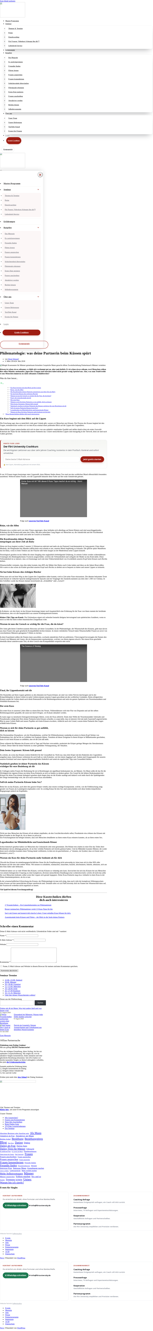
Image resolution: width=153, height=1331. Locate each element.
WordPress (21, 1258)
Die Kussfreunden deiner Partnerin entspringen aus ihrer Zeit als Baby (33, 392)
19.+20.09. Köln (11, 989)
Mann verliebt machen (29, 1171)
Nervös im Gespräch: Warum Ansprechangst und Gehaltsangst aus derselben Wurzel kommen (28, 1027)
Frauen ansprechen (15, 75)
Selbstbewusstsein (14, 109)
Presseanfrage (96, 1208)
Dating (19, 1142)
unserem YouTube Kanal (39, 521)
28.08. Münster (10, 982)
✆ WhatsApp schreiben (15, 1205)
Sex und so (36, 1176)
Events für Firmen (15, 131)
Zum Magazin (5, 1036)
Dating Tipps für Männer (12, 1148)
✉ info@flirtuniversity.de (40, 1205)
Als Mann (35, 1133)
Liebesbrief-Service (15, 46)
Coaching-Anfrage (99, 1200)
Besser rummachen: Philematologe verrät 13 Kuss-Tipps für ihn (29, 909)
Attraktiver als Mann (25, 1136)
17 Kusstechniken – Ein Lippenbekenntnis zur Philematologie (28, 905)
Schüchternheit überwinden (18, 83)
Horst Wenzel (13, 359)
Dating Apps (22, 1146)
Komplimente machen (35, 1168)
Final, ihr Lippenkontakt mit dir (21, 398)
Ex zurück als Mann (17, 1151)
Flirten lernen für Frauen (7, 1154)
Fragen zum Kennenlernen (15, 1120)
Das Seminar (9, 1128)
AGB (7, 1252)
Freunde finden (30, 1163)
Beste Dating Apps (12, 1124)
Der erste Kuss (15, 400)
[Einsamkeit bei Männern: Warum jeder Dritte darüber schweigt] (6, 1019)
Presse (7, 1245)
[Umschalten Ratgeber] (38, 227)
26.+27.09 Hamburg (12, 991)
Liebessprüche (15, 1171)
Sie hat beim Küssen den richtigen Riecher (24, 394)
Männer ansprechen (7, 1177)
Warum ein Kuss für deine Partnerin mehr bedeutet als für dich (30, 412)
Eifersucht (30, 1149)
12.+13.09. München (13, 986)
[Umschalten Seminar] (38, 189)
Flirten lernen (13, 70)
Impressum (9, 1249)
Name (3, 936)
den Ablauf (22, 1077)
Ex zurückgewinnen (15, 62)
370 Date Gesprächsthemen (15, 1126)
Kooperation (92, 1216)
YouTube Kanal (14, 127)
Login (7, 135)
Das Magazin (13, 58)
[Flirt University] (76, 10)
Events (7, 1238)
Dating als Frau (8, 1145)
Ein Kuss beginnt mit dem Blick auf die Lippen (26, 388)
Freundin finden (14, 66)
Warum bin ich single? (12, 1182)
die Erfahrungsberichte (16, 1062)
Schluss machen (23, 1176)
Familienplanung (30, 1151)
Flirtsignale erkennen (16, 88)
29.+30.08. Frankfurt (13, 984)
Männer (29, 1173)
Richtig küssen (13, 105)
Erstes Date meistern (15, 92)
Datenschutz (10, 1254)
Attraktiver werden (15, 100)
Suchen (40, 1003)
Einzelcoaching (13, 37)
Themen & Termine (15, 28)
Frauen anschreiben (15, 96)
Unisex (27, 1179)
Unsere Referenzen (15, 122)
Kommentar (5, 962)
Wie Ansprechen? (11, 1118)
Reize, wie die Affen (17, 390)
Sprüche (2, 1180)
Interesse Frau (6, 1168)
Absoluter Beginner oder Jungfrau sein (14, 1133)
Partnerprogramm (96, 1225)
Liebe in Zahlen (4, 1170)
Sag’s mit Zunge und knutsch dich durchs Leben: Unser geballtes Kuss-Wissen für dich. (38, 913)
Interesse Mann (19, 1168)
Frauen (29, 1154)
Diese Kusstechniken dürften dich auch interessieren (22, 414)
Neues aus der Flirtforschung (11, 999)
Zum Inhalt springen (7, 1)
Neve (2, 1258)
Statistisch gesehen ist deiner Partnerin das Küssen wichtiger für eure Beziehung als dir (38, 406)
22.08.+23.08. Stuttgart (13, 980)
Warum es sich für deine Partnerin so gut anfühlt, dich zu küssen (31, 402)
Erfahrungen (10, 50)
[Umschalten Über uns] (38, 296)
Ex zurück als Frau (5, 1151)
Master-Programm (12, 21)
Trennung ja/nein (14, 1179)
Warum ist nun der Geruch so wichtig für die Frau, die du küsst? (31, 396)
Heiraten (34, 1166)
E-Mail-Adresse (6, 940)
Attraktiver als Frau (7, 1136)
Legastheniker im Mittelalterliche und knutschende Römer (29, 410)
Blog (3, 1142)
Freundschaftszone (24, 1166)
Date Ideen (11, 1143)
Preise (10, 33)
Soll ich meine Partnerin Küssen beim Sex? (24, 408)
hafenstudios (17, 1233)
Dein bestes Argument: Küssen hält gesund (24, 404)
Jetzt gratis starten (92, 459)
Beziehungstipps (34, 1138)
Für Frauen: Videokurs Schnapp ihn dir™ (24, 41)
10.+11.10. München (13, 993)
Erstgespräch (7, 149)
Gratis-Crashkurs (14, 140)
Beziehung (18, 1138)
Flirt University (19, 1154)
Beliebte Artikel (5, 1139)
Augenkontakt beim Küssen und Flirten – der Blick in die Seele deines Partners (34, 917)
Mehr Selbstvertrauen (11, 1173)
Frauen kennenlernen (16, 79)
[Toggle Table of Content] (2, 384)
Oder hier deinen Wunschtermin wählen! (20, 995)
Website (3, 944)
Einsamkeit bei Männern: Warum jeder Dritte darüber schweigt (28, 1016)
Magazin (8, 1240)
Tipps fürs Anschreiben (13, 1122)
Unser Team (12, 118)
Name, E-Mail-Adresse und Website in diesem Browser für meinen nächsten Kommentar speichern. (40, 966)
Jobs (7, 1243)
